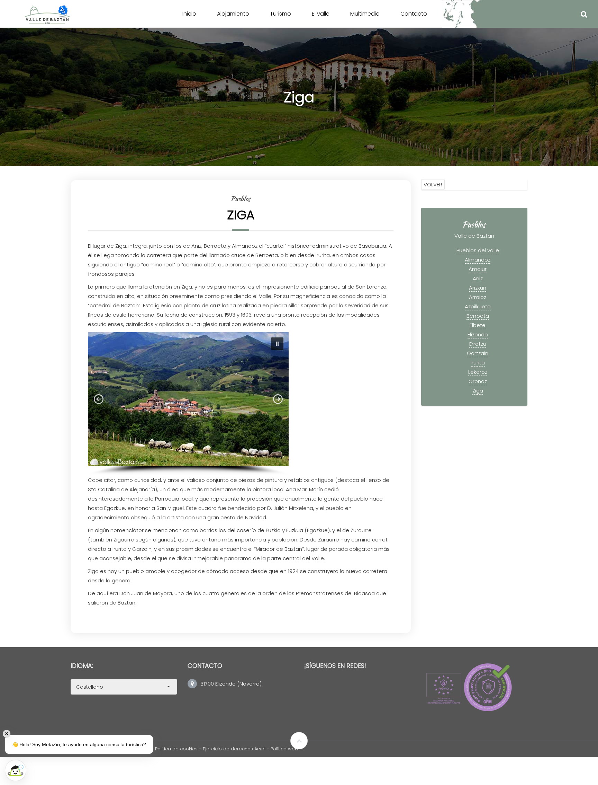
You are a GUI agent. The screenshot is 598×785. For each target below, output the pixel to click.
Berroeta (477, 315)
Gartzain (477, 353)
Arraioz (477, 297)
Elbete (478, 325)
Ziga (477, 390)
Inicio (189, 14)
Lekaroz (477, 372)
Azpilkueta (478, 306)
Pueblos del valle (477, 250)
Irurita (478, 362)
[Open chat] (15, 770)
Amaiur (478, 269)
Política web (284, 749)
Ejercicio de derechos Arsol (235, 749)
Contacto (413, 14)
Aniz (478, 278)
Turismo (280, 14)
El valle (320, 14)
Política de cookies (176, 749)
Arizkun (477, 287)
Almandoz (477, 259)
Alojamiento (233, 14)
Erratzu (477, 343)
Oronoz (478, 381)
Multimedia (365, 14)
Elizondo (478, 334)
